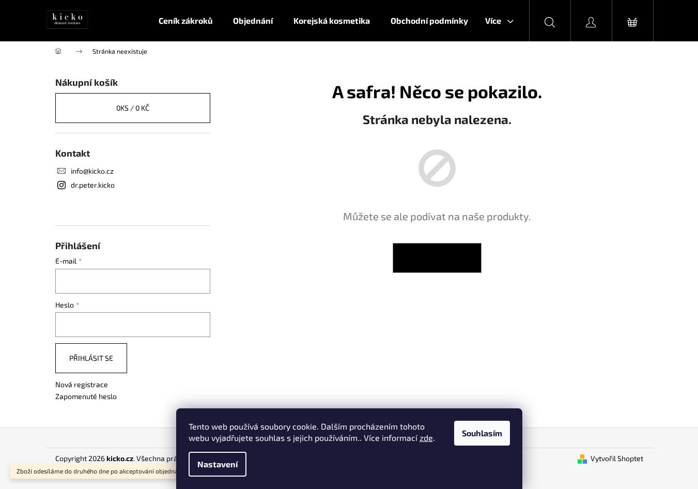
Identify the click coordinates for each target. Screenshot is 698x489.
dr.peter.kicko (93, 184)
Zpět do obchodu (437, 257)
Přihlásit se (91, 358)
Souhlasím (482, 433)
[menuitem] (185, 20)
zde (426, 437)
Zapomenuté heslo (86, 396)
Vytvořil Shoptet (617, 458)
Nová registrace (81, 384)
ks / (132, 107)
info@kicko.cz (92, 170)
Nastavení (217, 464)
